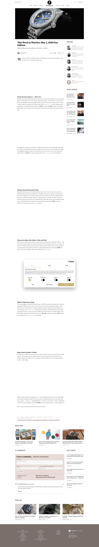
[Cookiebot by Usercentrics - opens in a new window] (69, 262)
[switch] (43, 280)
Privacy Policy (72, 537)
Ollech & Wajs (51, 420)
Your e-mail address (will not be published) (47, 466)
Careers (23, 534)
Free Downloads (22, 536)
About (62, 5)
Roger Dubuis (56, 420)
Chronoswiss (29, 420)
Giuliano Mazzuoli (36, 420)
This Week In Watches (22, 420)
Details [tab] (49, 265)
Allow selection (49, 284)
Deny (33, 284)
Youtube (58, 534)
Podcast (58, 5)
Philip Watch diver (30, 309)
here (54, 402)
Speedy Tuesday (40, 531)
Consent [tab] (32, 265)
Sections (35, 5)
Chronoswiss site (47, 249)
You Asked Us (40, 535)
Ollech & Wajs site (30, 315)
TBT (40, 534)
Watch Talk (40, 536)
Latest (30, 5)
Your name (18, 466)
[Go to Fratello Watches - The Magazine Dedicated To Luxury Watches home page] (49, 1)
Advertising (22, 535)
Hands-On (40, 533)
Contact (23, 540)
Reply (21, 491)
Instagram (58, 533)
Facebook (58, 531)
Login (19, 477)
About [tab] (66, 265)
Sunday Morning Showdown (40, 539)
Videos (67, 5)
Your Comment (19, 459)
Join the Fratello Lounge (22, 531)
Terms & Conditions (73, 536)
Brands (41, 5)
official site (36, 203)
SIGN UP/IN (80, 2)
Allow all (66, 284)
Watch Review (41, 538)
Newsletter (22, 539)
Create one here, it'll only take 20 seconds (45, 477)
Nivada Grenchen (48, 153)
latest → (82, 426)
